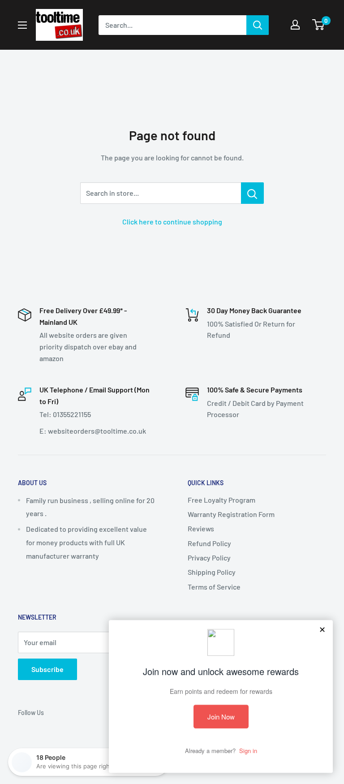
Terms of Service (214, 586)
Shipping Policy (212, 572)
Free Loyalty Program (221, 499)
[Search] (257, 25)
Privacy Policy (209, 557)
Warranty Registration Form (231, 514)
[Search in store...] (252, 193)
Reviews (201, 528)
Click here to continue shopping (172, 221)
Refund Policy (209, 543)
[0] (318, 24)
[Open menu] (22, 25)
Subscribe (47, 669)
